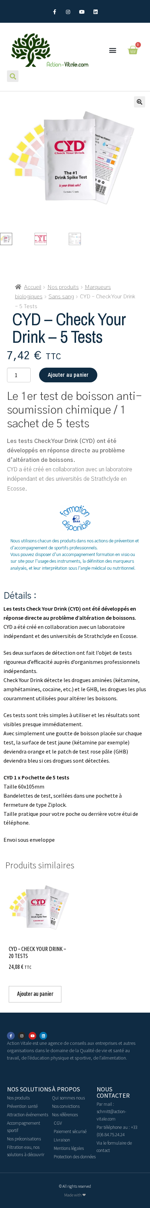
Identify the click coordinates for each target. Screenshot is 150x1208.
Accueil (32, 287)
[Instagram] (68, 12)
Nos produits (63, 287)
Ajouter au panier (68, 375)
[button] (113, 50)
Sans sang (61, 296)
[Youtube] (82, 12)
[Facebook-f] (54, 12)
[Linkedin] (95, 12)
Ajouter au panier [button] (35, 994)
